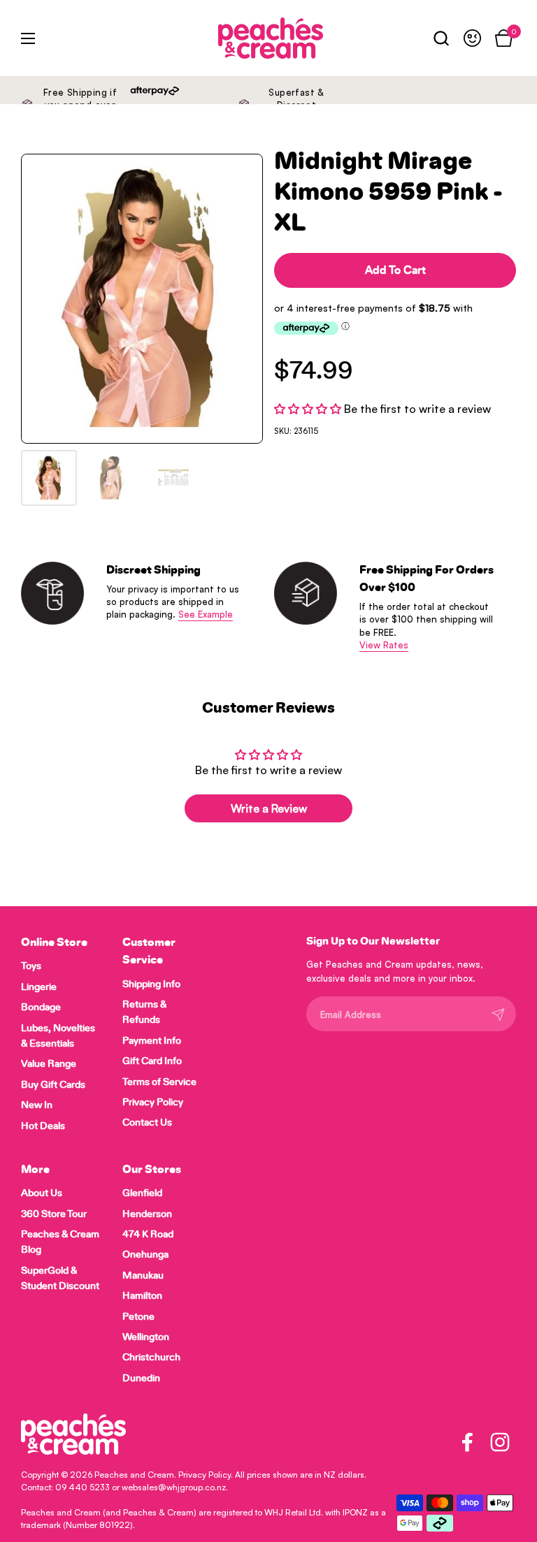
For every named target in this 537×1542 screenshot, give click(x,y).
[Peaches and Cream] (237, 38)
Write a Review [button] (269, 808)
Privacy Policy (204, 1474)
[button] (441, 38)
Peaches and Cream (134, 1474)
